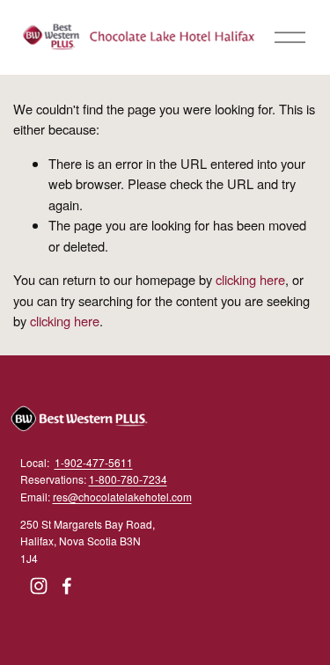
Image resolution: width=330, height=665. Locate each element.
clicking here (250, 279)
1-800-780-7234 (128, 478)
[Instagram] (39, 586)
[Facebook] (67, 586)
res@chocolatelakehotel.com (122, 496)
